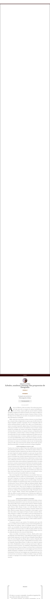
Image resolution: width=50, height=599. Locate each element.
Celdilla (25, 390)
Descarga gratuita (25, 401)
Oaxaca (25, 375)
